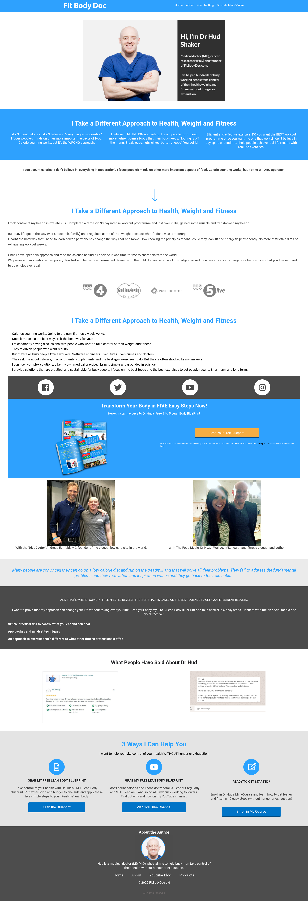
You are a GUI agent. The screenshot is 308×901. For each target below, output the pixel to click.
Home (179, 5)
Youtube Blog (205, 5)
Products (186, 875)
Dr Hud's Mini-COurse (230, 5)
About (190, 5)
